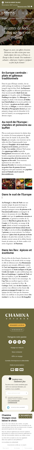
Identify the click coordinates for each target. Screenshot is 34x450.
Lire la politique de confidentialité (10, 442)
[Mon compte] (26, 13)
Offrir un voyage (17, 356)
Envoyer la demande (26, 393)
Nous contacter (17, 352)
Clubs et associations (17, 365)
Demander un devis (17, 325)
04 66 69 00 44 (17, 330)
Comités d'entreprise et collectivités (17, 361)
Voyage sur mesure (17, 348)
